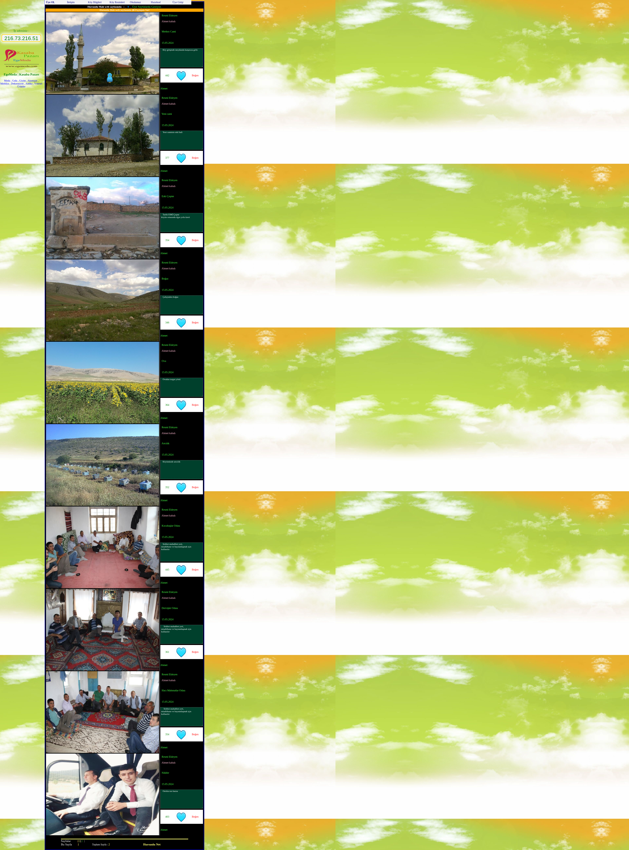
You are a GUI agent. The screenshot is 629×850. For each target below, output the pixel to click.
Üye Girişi (177, 2)
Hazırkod (156, 2)
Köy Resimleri (117, 2)
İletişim (71, 2)
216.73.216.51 (21, 38)
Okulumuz (135, 2)
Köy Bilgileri (95, 2)
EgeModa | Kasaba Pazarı (21, 74)
